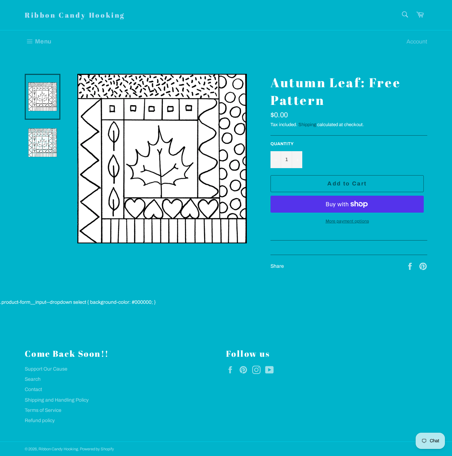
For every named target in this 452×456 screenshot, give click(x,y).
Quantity (281, 143)
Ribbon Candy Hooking (75, 15)
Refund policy (40, 420)
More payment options (347, 221)
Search (33, 379)
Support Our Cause (46, 369)
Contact (33, 389)
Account (416, 42)
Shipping (307, 124)
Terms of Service (43, 410)
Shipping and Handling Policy (57, 400)
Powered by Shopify (97, 449)
